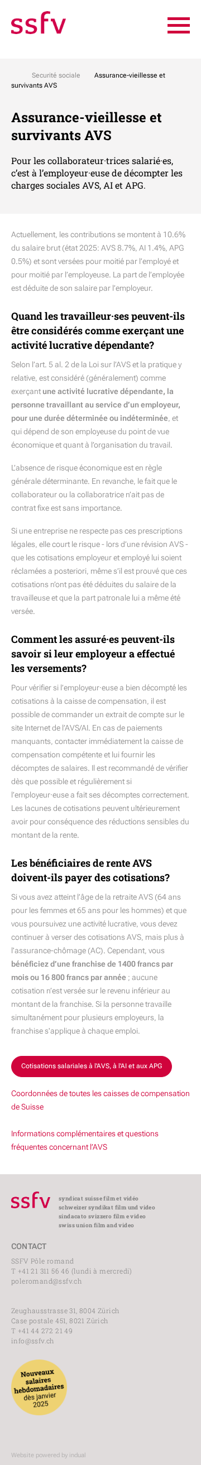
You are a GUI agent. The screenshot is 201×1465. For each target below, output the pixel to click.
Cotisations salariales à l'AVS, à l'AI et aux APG (91, 1066)
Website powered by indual (48, 1455)
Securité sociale (56, 75)
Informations (33, 1133)
